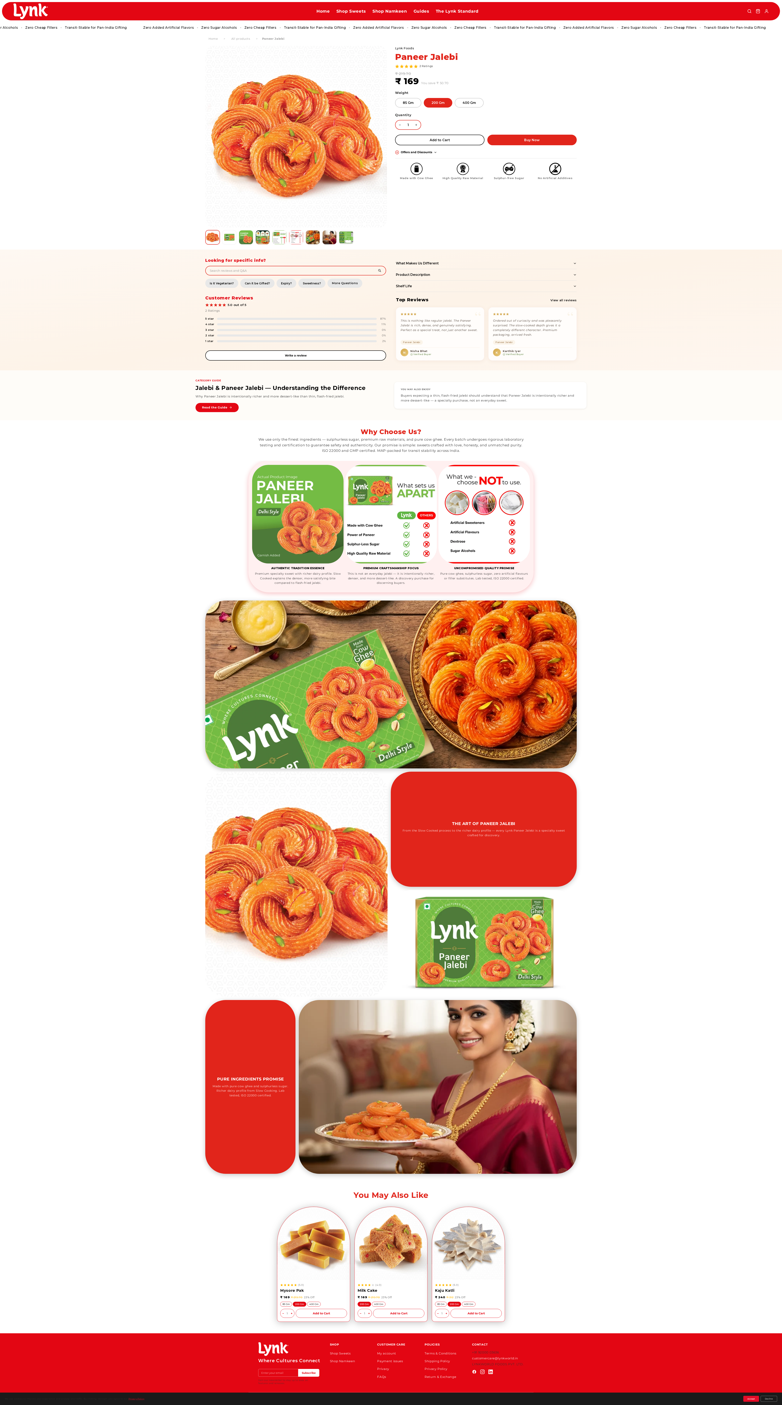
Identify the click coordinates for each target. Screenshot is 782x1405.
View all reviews (563, 300)
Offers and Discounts (416, 152)
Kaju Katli (445, 1290)
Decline (769, 1399)
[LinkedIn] (490, 1372)
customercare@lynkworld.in (495, 1358)
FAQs (381, 1377)
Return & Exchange (440, 1377)
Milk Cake (367, 1290)
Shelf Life (404, 286)
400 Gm (469, 103)
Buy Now (532, 140)
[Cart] (758, 11)
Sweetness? (312, 283)
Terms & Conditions (440, 1353)
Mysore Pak (292, 1290)
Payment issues (390, 1361)
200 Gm (438, 103)
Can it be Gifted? (257, 283)
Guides (421, 11)
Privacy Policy (436, 1369)
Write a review (296, 355)
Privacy (383, 1369)
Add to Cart (440, 140)
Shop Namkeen (389, 11)
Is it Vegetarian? (222, 283)
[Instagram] (482, 1372)
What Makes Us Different (417, 263)
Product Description (413, 275)
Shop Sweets (351, 11)
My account (386, 1353)
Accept (751, 1399)
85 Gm (408, 103)
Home (323, 11)
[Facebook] (474, 1372)
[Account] (766, 11)
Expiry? (286, 283)
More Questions (345, 283)
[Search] (749, 11)
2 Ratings (426, 66)
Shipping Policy (437, 1361)
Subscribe (309, 1372)
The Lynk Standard (457, 11)
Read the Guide (214, 407)
